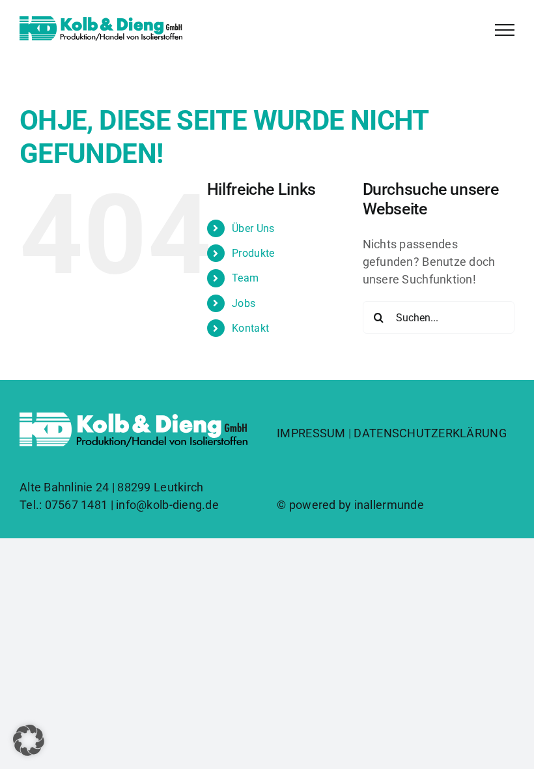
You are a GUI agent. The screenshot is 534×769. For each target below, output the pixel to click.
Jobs (243, 303)
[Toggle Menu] (505, 30)
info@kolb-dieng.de (167, 505)
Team (245, 278)
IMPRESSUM (311, 433)
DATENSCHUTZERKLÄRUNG (430, 433)
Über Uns (253, 228)
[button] (28, 740)
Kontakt (250, 328)
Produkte (253, 253)
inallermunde (389, 505)
